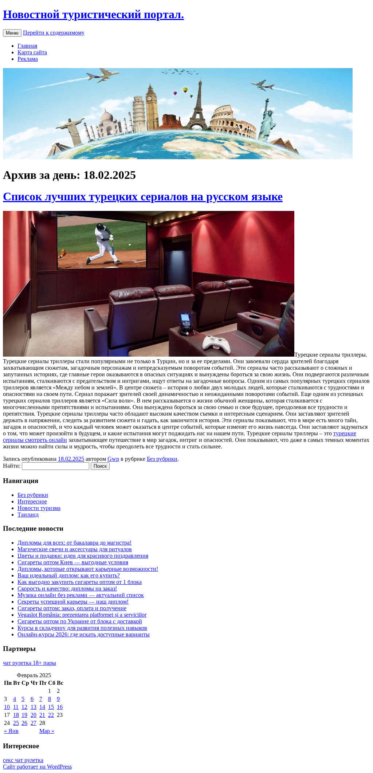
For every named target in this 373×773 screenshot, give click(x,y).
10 (7, 707)
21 (42, 715)
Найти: (11, 466)
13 (33, 707)
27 (33, 723)
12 (24, 707)
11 (16, 707)
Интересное (32, 501)
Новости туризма (38, 508)
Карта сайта (32, 52)
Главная (27, 46)
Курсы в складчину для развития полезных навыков (82, 628)
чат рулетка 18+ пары (29, 663)
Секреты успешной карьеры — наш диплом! (73, 602)
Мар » (46, 731)
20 (33, 715)
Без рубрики (162, 459)
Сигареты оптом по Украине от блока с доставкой (79, 621)
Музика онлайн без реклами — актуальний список (80, 595)
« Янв (11, 731)
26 (24, 723)
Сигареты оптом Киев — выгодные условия (72, 562)
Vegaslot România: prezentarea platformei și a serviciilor (81, 615)
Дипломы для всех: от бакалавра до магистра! (74, 542)
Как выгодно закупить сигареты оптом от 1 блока (79, 582)
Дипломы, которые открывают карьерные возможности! (87, 569)
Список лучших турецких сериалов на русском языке (143, 196)
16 (60, 707)
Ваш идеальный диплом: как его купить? (68, 575)
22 (51, 715)
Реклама (27, 59)
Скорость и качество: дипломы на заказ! (67, 588)
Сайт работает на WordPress (37, 767)
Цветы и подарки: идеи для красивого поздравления (82, 556)
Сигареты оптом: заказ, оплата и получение (71, 608)
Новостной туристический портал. (93, 14)
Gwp (113, 459)
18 (16, 715)
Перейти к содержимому (54, 33)
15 (51, 707)
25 (16, 723)
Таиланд (28, 514)
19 (24, 715)
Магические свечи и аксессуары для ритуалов (74, 549)
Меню (12, 33)
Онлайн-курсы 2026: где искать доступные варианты (83, 634)
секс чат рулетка (23, 760)
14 (42, 707)
